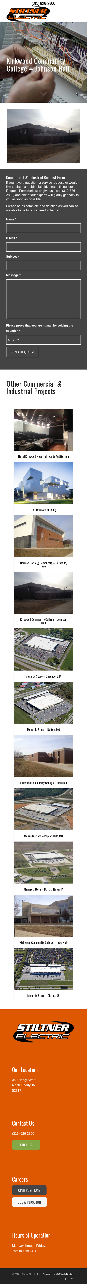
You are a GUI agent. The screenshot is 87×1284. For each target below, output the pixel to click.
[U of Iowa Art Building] (43, 483)
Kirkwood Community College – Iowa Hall (43, 942)
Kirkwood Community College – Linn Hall (43, 782)
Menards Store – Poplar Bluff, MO (43, 836)
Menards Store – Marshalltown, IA (43, 889)
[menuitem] (73, 14)
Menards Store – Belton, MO (43, 729)
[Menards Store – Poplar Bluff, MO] (43, 809)
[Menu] (73, 14)
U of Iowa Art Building (43, 509)
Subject (12, 256)
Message (13, 275)
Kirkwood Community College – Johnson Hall (43, 621)
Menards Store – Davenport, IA (43, 676)
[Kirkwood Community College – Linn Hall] (43, 756)
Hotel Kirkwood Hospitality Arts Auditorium (43, 456)
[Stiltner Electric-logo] (36, 14)
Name (11, 219)
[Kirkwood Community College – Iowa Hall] (43, 916)
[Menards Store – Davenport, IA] (43, 649)
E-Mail (11, 238)
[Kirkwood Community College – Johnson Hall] (43, 593)
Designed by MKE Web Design (58, 1274)
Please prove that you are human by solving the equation (39, 328)
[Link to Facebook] (66, 1279)
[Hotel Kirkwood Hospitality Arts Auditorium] (43, 430)
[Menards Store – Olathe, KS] (43, 969)
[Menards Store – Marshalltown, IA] (43, 862)
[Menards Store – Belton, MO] (43, 703)
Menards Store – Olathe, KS (43, 995)
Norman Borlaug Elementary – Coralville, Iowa (43, 564)
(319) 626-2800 (23, 1133)
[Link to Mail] (72, 1279)
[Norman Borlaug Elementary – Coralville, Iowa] (43, 536)
